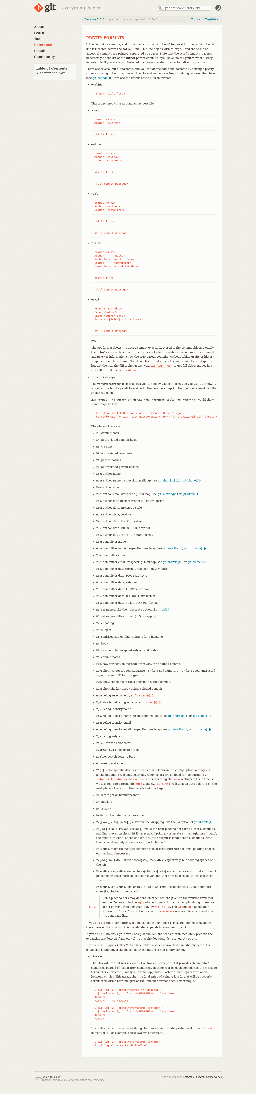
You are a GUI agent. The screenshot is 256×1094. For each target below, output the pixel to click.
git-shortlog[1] (168, 480)
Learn (39, 33)
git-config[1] (101, 78)
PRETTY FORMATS (52, 73)
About (39, 27)
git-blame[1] (191, 480)
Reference (43, 45)
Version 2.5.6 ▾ (96, 19)
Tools (38, 39)
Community (44, 57)
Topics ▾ (197, 19)
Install (39, 51)
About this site (51, 1077)
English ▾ (211, 19)
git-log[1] (162, 609)
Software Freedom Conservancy (202, 1077)
